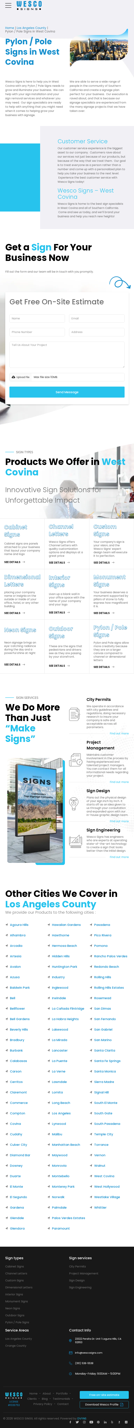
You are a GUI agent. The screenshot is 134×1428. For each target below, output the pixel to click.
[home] (29, 5)
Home (9, 28)
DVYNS (81, 1418)
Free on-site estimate (104, 1395)
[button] (8, 5)
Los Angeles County (31, 28)
